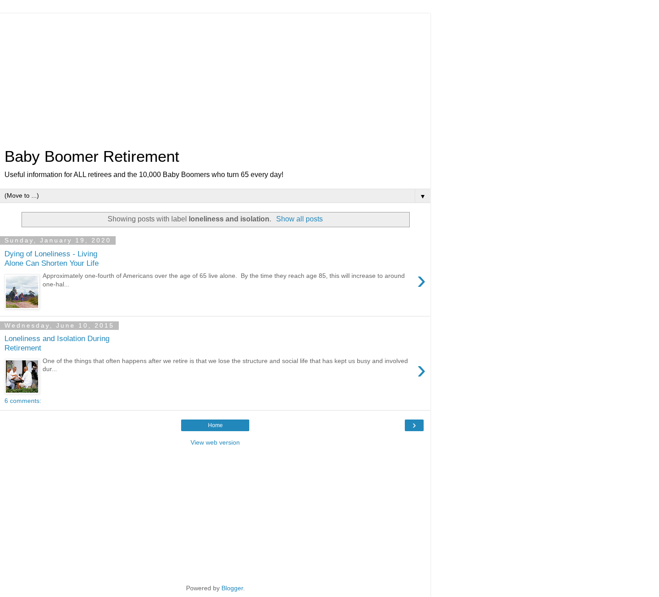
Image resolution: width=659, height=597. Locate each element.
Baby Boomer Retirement (91, 156)
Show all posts (299, 219)
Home (215, 425)
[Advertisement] (215, 76)
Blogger (232, 588)
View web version (215, 442)
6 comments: (22, 400)
